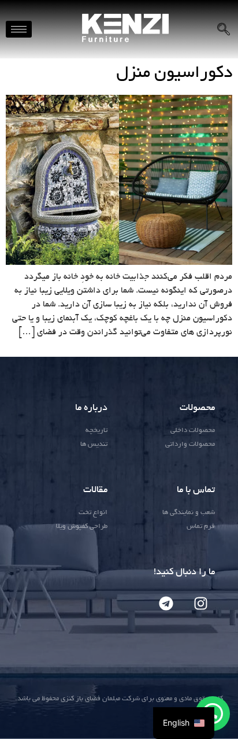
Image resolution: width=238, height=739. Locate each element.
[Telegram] (165, 603)
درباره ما (91, 408)
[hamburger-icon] (19, 29)
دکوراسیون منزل (174, 74)
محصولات (197, 408)
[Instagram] (200, 603)
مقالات (95, 490)
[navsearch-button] (223, 29)
